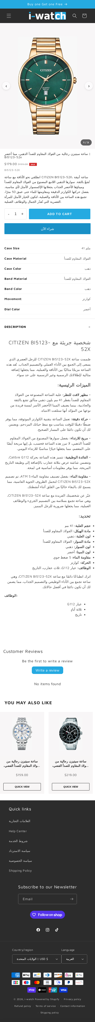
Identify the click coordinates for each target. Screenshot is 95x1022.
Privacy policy (72, 999)
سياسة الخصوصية (20, 860)
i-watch (29, 999)
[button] (9, 16)
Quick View (22, 786)
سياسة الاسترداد (19, 851)
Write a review (47, 670)
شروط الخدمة (18, 841)
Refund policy (22, 1005)
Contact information (72, 1005)
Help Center (18, 831)
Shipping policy (49, 1012)
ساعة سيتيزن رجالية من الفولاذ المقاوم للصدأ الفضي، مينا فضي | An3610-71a (22, 763)
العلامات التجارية (19, 821)
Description (15, 327)
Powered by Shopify (47, 999)
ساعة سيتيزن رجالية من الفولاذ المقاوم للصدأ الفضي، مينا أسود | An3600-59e (70, 763)
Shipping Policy (20, 870)
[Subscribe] (72, 899)
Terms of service (46, 1005)
